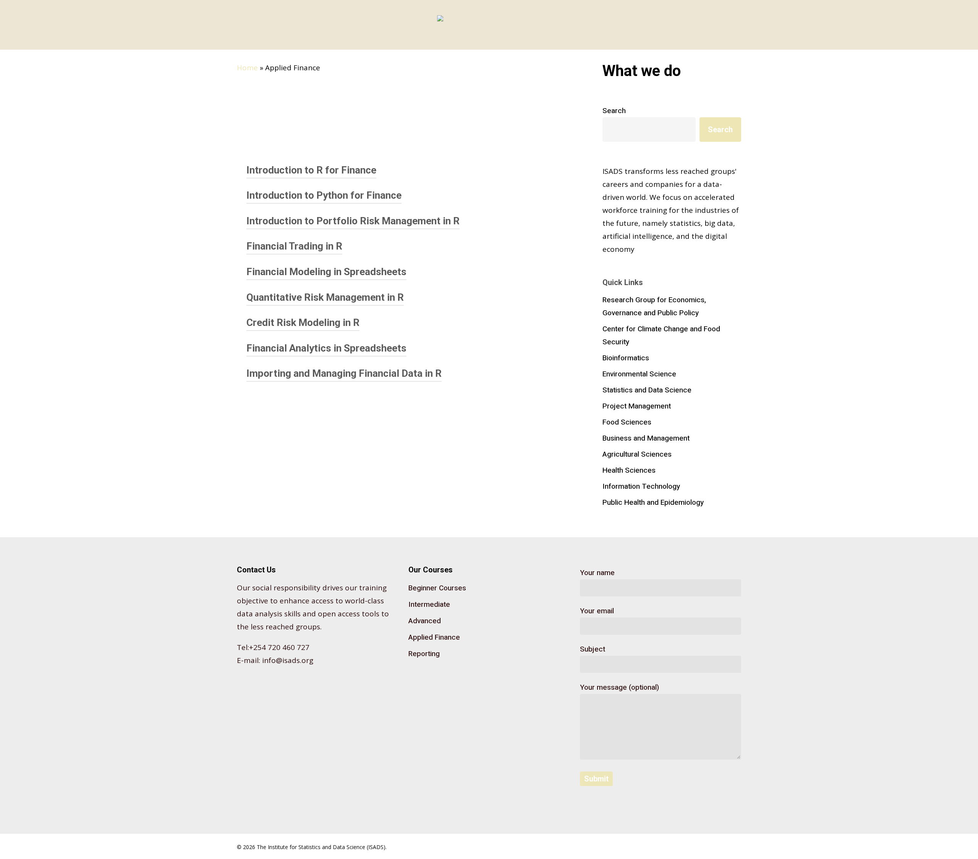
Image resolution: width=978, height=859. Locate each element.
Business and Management (646, 438)
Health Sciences (629, 470)
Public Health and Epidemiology (653, 502)
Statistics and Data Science (646, 390)
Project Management (636, 406)
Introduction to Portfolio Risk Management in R (353, 221)
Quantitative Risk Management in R (325, 297)
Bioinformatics (625, 358)
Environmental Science (639, 374)
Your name (597, 572)
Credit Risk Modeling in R (302, 322)
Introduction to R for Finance (311, 170)
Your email (597, 611)
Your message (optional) (619, 687)
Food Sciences (626, 422)
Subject (592, 649)
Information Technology (641, 486)
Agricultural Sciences (637, 454)
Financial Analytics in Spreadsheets (326, 348)
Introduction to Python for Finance (324, 195)
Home (247, 68)
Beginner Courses (437, 588)
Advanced (424, 621)
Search (614, 110)
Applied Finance (434, 637)
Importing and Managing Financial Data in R (344, 373)
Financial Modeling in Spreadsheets (326, 271)
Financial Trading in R (294, 246)
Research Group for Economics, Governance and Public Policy (654, 306)
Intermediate (429, 604)
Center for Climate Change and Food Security (661, 335)
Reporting (424, 653)
